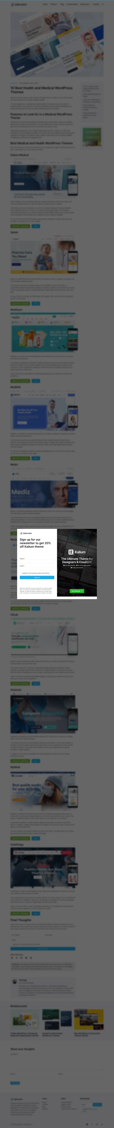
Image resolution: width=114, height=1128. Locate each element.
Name (22, 559)
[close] (98, 530)
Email (22, 566)
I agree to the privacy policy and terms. (36, 573)
